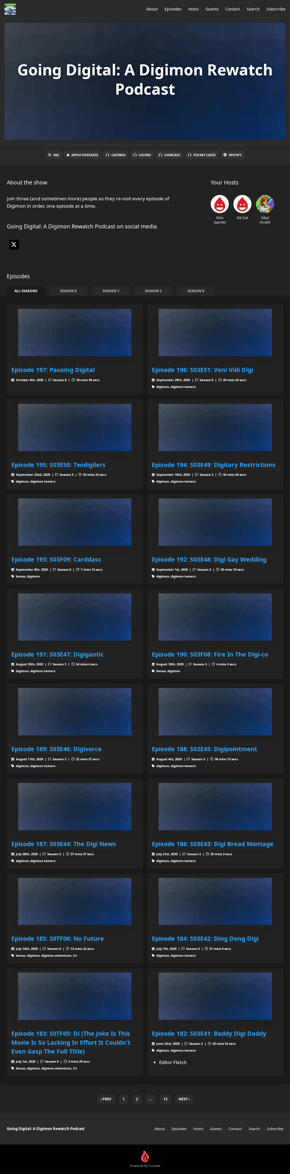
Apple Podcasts (84, 155)
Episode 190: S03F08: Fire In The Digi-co (210, 654)
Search (253, 9)
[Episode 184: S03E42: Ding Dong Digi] (215, 901)
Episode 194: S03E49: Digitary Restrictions (214, 464)
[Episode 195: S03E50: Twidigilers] (75, 427)
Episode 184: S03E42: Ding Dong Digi (205, 938)
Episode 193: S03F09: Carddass (56, 559)
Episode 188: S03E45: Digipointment (204, 749)
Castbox (118, 155)
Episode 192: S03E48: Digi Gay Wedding (209, 559)
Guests (212, 9)
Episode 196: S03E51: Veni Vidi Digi (202, 370)
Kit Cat (242, 217)
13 (165, 1099)
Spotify (235, 155)
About (152, 9)
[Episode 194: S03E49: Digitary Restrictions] (215, 427)
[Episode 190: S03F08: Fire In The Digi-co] (215, 617)
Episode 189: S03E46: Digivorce (56, 749)
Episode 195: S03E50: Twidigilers (58, 464)
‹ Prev (106, 1099)
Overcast (172, 155)
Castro (145, 155)
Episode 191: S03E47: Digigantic (57, 654)
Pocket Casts (204, 155)
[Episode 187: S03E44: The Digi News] (75, 806)
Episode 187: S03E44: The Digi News (63, 844)
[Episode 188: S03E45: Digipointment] (215, 711)
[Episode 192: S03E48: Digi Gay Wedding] (215, 522)
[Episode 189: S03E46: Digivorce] (75, 711)
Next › (184, 1099)
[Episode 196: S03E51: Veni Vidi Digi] (215, 332)
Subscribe (275, 9)
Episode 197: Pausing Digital (53, 370)
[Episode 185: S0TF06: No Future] (75, 901)
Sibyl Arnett (265, 219)
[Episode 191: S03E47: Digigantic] (75, 617)
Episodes (173, 9)
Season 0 (68, 290)
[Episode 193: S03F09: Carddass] (75, 522)
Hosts (193, 9)
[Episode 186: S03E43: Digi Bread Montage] (215, 806)
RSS (56, 155)
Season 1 (111, 290)
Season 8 (195, 290)
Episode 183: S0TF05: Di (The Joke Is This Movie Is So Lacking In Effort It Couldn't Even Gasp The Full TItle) (70, 1042)
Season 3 (153, 290)
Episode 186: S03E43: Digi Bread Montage (213, 844)
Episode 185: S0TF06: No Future (57, 938)
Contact (232, 9)
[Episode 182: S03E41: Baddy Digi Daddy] (215, 996)
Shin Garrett (220, 219)
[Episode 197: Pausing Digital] (75, 332)
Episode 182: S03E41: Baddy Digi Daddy (209, 1033)
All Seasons (25, 290)
